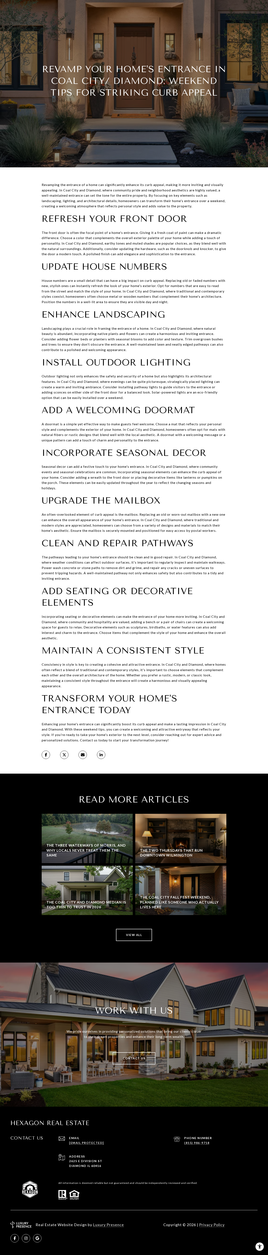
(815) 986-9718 (196, 1143)
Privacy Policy (212, 1224)
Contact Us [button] (134, 1058)
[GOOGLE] (37, 1238)
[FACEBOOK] (14, 1238)
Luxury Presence (108, 1224)
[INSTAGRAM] (26, 1238)
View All (134, 935)
